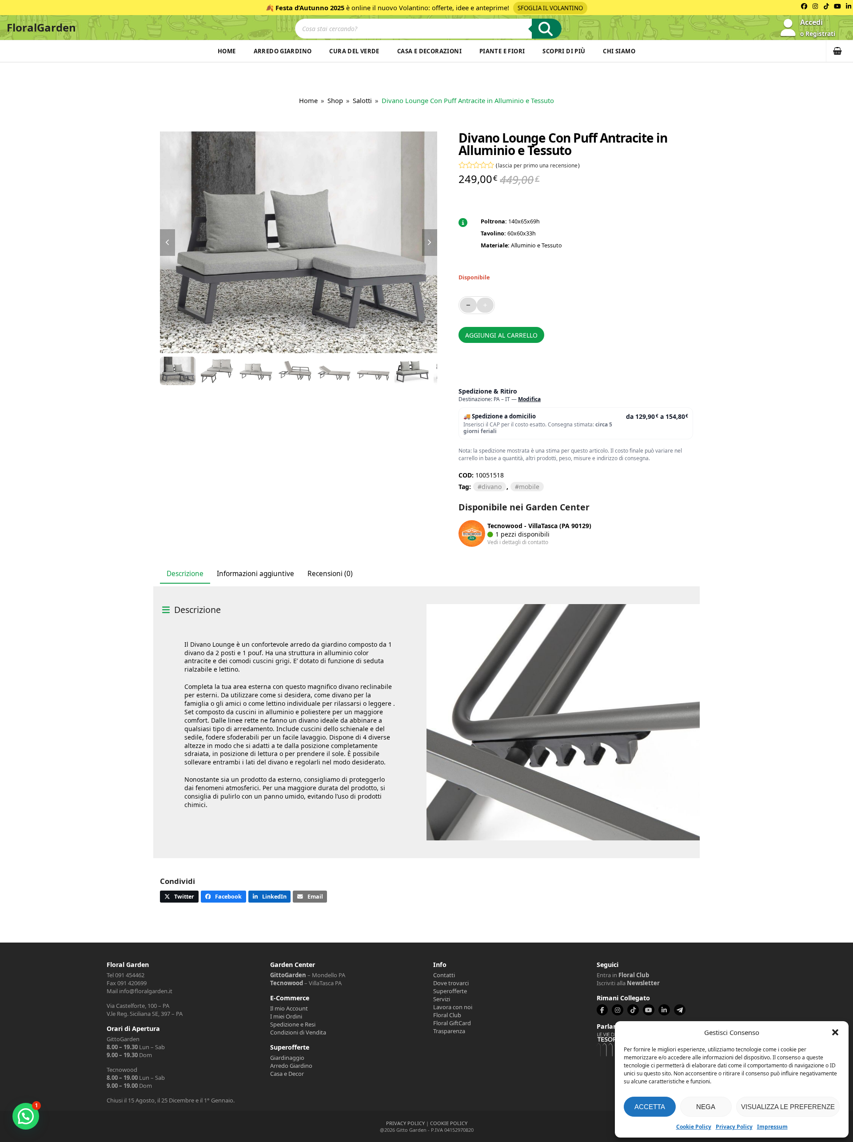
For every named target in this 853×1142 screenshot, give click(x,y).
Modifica (529, 399)
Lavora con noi (452, 1007)
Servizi (441, 999)
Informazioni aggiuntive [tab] (255, 573)
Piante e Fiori (502, 51)
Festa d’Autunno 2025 (309, 7)
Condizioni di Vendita (298, 1032)
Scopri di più (563, 51)
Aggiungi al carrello (501, 335)
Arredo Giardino (283, 51)
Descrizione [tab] (185, 573)
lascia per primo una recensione (538, 165)
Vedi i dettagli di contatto (517, 541)
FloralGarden (41, 27)
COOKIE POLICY (448, 1123)
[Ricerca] (547, 29)
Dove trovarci (451, 983)
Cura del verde (354, 51)
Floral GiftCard (452, 1023)
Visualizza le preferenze (788, 1106)
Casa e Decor (287, 1074)
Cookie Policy (693, 1126)
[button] (835, 1032)
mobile (529, 486)
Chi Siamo (619, 51)
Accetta (649, 1106)
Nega (705, 1106)
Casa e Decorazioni (429, 51)
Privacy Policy (734, 1126)
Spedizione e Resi (292, 1024)
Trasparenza (449, 1031)
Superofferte (450, 991)
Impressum (772, 1126)
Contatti (444, 975)
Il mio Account (289, 1008)
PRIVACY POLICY (405, 1123)
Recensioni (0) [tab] (330, 573)
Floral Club (447, 1015)
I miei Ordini (286, 1016)
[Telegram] (680, 1010)
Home (227, 51)
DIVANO (492, 486)
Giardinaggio (287, 1058)
